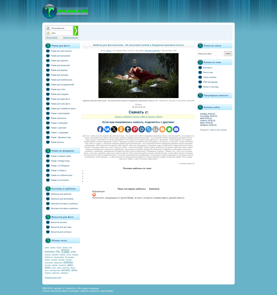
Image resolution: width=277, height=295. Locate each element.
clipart (47, 247)
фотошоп (65, 270)
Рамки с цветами (58, 128)
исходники (49, 262)
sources (47, 254)
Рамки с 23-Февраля (60, 166)
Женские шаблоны (152, 51)
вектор (47, 259)
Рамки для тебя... (59, 89)
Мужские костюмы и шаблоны (64, 204)
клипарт (68, 262)
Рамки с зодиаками (59, 133)
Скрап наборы (209, 77)
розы (54, 267)
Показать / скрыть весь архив (213, 130)
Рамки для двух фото (60, 99)
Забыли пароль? (70, 37)
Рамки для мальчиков (60, 56)
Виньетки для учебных (61, 232)
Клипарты (207, 68)
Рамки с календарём (60, 113)
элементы (64, 273)
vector (69, 254)
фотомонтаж (55, 270)
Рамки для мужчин (59, 70)
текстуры (65, 267)
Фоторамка (69, 257)
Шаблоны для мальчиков (62, 199)
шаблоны (55, 273)
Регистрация (52, 37)
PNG (58, 251)
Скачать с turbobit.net (123, 117)
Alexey (109, 51)
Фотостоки (208, 72)
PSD (65, 251)
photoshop (49, 251)
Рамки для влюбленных (61, 80)
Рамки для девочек (59, 61)
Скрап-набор (59, 257)
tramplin (62, 254)
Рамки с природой (59, 123)
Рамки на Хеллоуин (60, 180)
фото (47, 270)
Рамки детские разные (61, 51)
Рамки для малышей (60, 65)
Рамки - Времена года (61, 137)
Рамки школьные (58, 118)
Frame (59, 247)
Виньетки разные (59, 222)
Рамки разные (57, 142)
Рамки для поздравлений (62, 85)
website (75, 254)
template (55, 254)
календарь (58, 262)
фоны (73, 267)
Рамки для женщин (59, 75)
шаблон (48, 273)
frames (65, 247)
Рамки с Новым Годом (61, 156)
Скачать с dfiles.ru (140, 117)
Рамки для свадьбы (60, 94)
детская (54, 259)
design (52, 247)
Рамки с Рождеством (60, 161)
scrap (73, 251)
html (70, 247)
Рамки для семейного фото (63, 109)
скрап (59, 267)
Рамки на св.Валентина (61, 175)
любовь (54, 265)
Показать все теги (53, 277)
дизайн (68, 259)
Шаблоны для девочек (61, 194)
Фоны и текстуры (211, 87)
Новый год (49, 257)
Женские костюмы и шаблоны (64, 208)
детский (61, 259)
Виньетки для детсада (61, 227)
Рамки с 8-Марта (58, 170)
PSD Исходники (210, 82)
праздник (62, 265)
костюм (47, 265)
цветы (74, 270)
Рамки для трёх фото (60, 104)
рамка (70, 265)
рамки (47, 267)
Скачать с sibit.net (155, 117)
